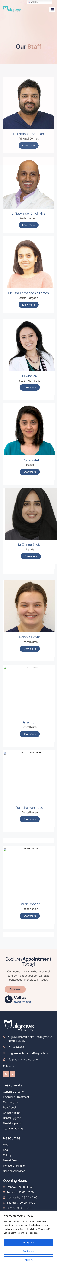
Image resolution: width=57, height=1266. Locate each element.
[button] (52, 9)
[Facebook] (6, 1074)
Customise (28, 1251)
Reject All (28, 1259)
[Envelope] (12, 1074)
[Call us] (9, 999)
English (34, 2)
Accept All (28, 1242)
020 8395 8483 (23, 1002)
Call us (20, 997)
